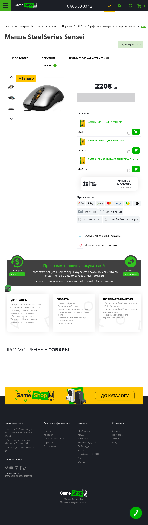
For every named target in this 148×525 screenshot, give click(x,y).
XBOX (81, 434)
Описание (48, 58)
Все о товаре (19, 58)
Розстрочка (50, 446)
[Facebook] (20, 467)
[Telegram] (6, 467)
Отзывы (49, 65)
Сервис (116, 431)
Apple (81, 457)
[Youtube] (11, 467)
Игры (81, 450)
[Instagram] (16, 467)
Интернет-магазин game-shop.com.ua (24, 26)
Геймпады (83, 446)
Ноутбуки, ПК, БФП (72, 26)
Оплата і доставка (54, 438)
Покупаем (117, 434)
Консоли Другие (87, 442)
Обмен (116, 438)
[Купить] (136, 132)
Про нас (48, 431)
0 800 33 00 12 (79, 6)
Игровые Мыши (127, 26)
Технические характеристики (89, 58)
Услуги (115, 442)
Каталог (53, 26)
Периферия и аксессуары (100, 26)
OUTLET (82, 461)
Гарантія (49, 442)
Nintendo (83, 438)
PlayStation (84, 431)
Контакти (49, 434)
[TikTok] (24, 468)
